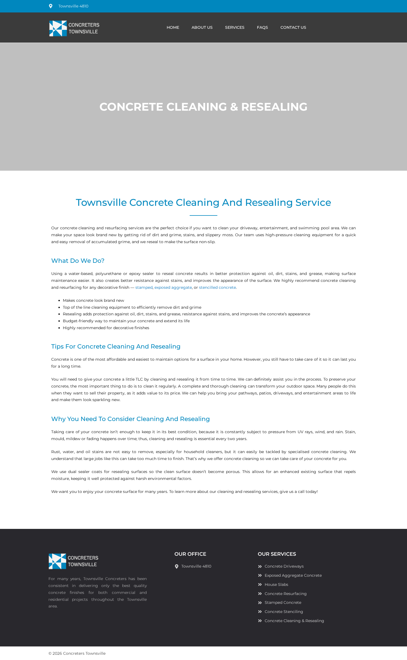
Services (234, 27)
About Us (202, 27)
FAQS (262, 27)
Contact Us (293, 27)
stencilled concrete (217, 287)
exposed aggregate (173, 287)
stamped (144, 287)
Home (173, 27)
